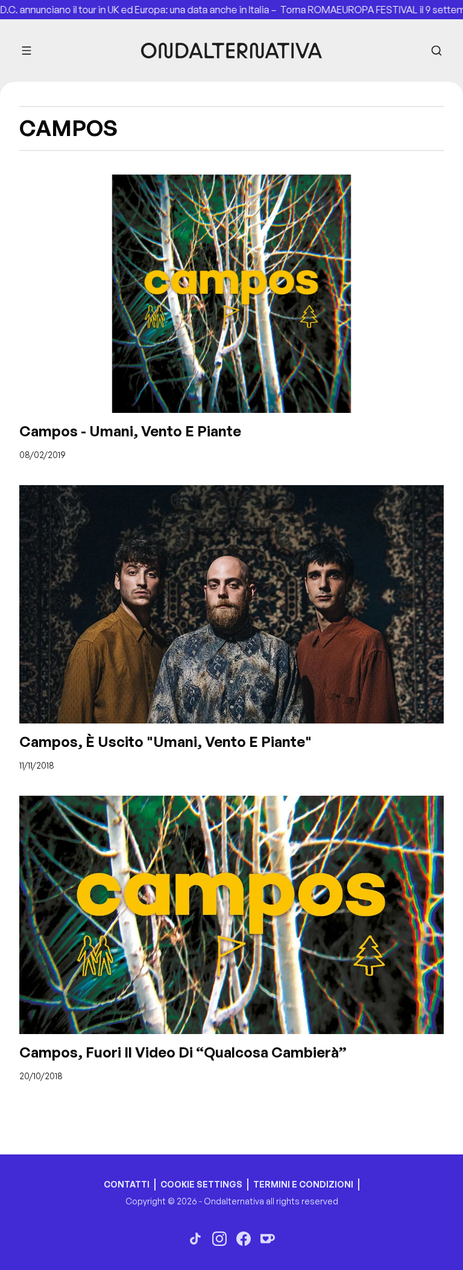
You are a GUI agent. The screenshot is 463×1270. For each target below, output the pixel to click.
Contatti (127, 1184)
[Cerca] (436, 51)
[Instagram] (219, 1238)
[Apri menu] (26, 51)
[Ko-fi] (267, 1238)
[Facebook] (243, 1238)
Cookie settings (201, 1184)
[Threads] (195, 1238)
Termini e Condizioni (303, 1184)
